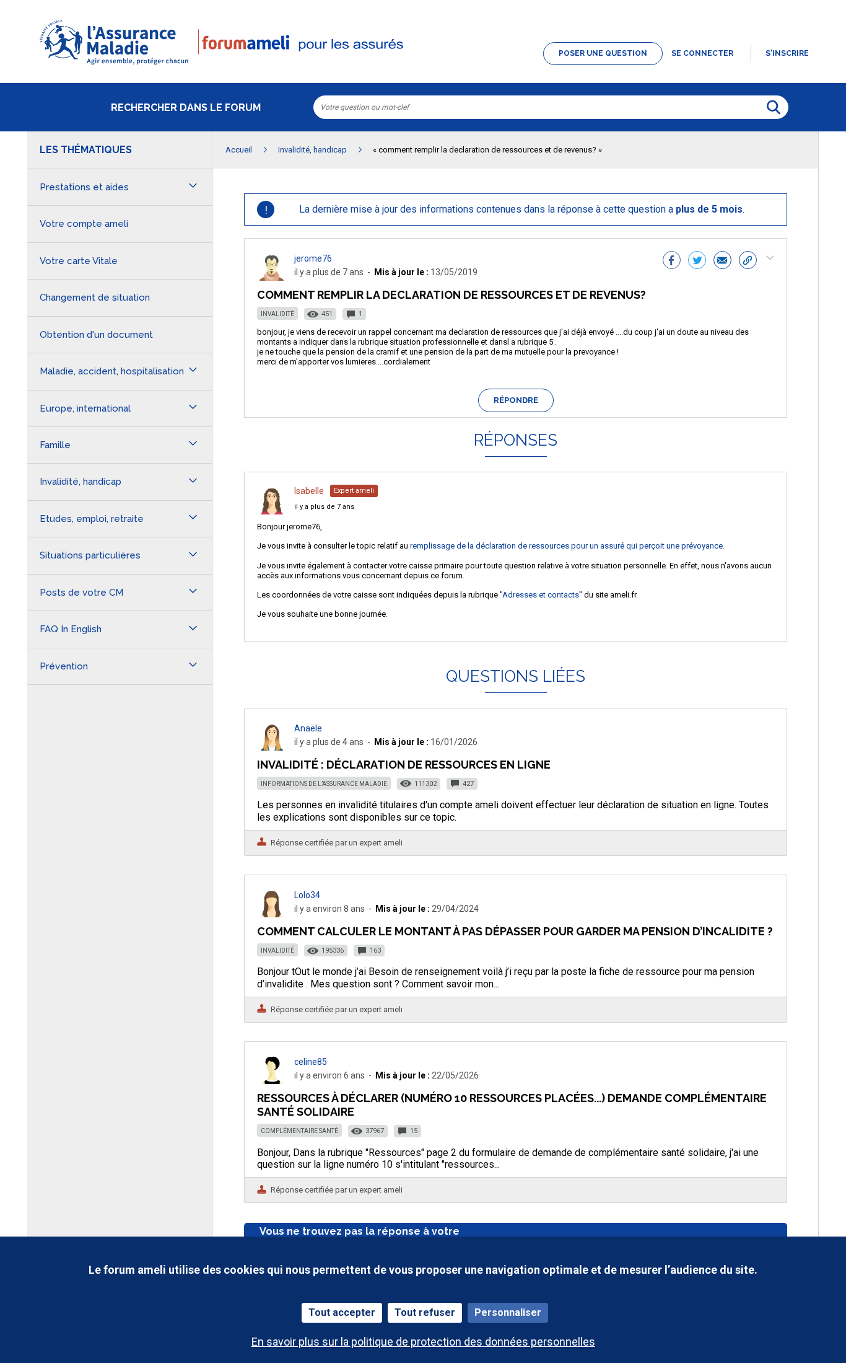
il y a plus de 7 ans (324, 507)
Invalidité (277, 314)
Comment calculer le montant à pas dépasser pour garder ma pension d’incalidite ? (515, 931)
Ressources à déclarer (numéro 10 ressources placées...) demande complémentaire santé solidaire (512, 1105)
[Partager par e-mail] (722, 261)
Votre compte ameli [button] (84, 223)
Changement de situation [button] (95, 297)
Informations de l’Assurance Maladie (324, 783)
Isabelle (309, 491)
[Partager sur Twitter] (697, 261)
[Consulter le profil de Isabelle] (272, 511)
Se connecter (702, 53)
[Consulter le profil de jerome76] (272, 277)
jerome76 (313, 258)
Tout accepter (341, 1312)
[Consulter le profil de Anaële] (272, 747)
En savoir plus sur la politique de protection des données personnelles (423, 1341)
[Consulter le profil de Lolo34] (272, 914)
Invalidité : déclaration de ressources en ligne (404, 764)
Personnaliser (507, 1312)
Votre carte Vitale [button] (79, 261)
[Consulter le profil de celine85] (272, 1081)
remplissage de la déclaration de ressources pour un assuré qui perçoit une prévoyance (566, 545)
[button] (423, 65)
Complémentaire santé (299, 1130)
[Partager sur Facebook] (672, 261)
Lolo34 (307, 895)
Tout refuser (425, 1312)
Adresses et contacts (540, 594)
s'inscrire (787, 53)
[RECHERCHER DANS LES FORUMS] (773, 107)
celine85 (310, 1062)
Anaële (308, 728)
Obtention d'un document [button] (96, 334)
